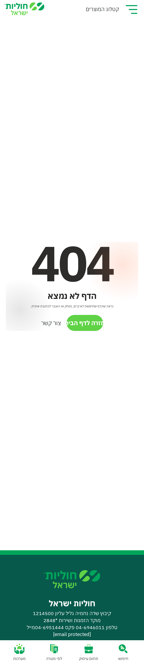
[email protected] (72, 634)
